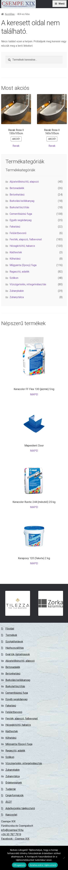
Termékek (11, 635)
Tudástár (10, 789)
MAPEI (34, 394)
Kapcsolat (11, 814)
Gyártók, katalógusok (17, 654)
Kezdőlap (10, 14)
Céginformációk (14, 795)
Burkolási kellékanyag (22, 200)
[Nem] (64, 858)
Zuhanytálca (17, 297)
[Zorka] (51, 603)
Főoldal (9, 628)
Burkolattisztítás (19, 207)
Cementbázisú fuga (21, 213)
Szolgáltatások (14, 641)
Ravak (16, 145)
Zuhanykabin (17, 290)
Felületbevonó (18, 233)
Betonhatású (17, 194)
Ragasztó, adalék (19, 271)
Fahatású (15, 226)
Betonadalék (17, 188)
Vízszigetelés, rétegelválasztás (28, 284)
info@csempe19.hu (12, 830)
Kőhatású (15, 258)
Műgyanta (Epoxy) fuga (23, 265)
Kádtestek (16, 252)
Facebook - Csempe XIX (15, 838)
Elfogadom (19, 865)
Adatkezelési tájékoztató (20, 808)
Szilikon (14, 277)
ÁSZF (8, 801)
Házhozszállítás (14, 647)
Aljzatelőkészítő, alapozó (24, 181)
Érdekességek (13, 782)
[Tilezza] (18, 603)
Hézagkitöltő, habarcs (22, 245)
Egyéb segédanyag (21, 220)
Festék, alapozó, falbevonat (26, 239)
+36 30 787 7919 (11, 834)
